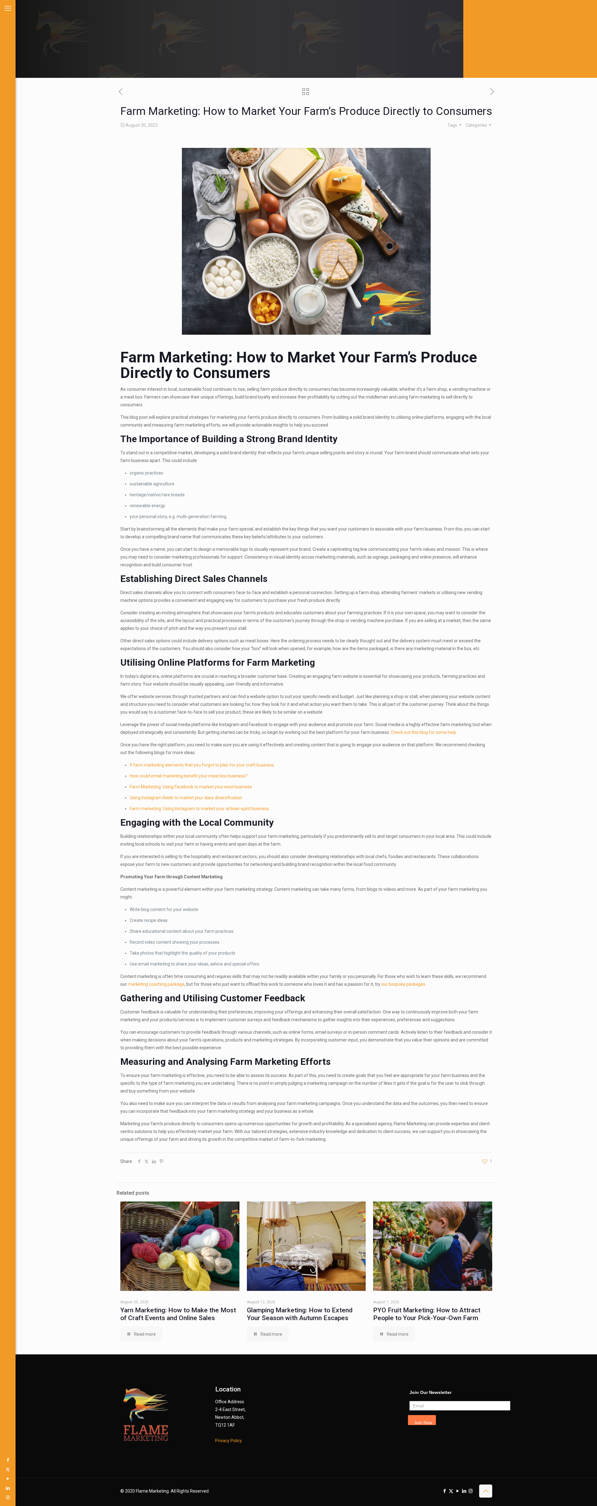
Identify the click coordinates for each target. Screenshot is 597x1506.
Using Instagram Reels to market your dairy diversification (186, 797)
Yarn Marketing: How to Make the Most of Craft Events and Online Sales (178, 1314)
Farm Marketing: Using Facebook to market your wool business (191, 786)
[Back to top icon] (485, 1491)
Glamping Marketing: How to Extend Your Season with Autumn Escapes (300, 1314)
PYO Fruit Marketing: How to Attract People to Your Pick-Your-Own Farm (426, 1314)
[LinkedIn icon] (8, 1487)
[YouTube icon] (8, 1478)
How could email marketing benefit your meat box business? (189, 775)
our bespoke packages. (404, 984)
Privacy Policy (228, 1440)
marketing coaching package (156, 984)
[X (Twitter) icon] (8, 1469)
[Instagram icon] (8, 1497)
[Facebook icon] (8, 1459)
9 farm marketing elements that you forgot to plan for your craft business (202, 764)
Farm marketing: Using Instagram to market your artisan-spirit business (199, 808)
